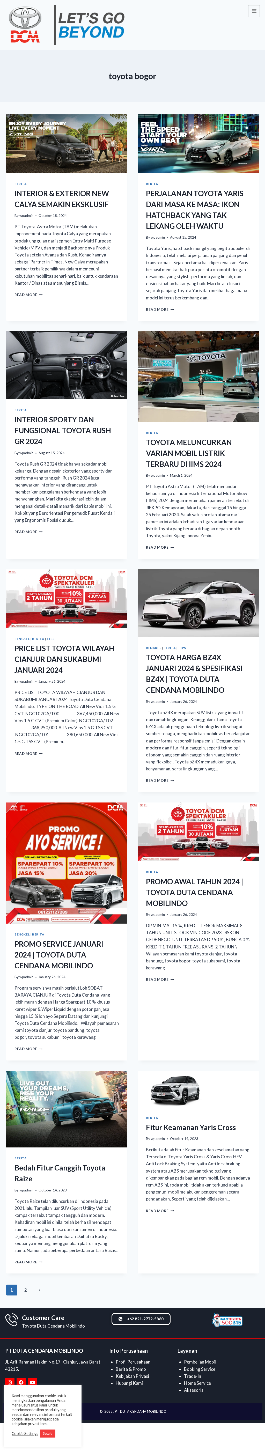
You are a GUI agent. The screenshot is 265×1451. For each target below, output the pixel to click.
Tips (50, 639)
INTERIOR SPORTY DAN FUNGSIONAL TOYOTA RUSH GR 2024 (62, 430)
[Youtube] (32, 1382)
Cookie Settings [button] (25, 1433)
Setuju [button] (47, 1433)
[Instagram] (9, 1382)
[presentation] (66, 143)
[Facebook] (21, 1382)
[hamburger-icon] (254, 11)
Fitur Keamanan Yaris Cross (191, 1127)
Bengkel (22, 639)
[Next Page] (39, 1290)
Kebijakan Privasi (132, 1376)
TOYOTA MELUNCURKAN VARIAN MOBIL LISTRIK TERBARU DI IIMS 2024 (189, 453)
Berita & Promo (131, 1369)
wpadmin (26, 215)
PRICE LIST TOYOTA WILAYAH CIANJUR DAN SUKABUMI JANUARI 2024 (64, 659)
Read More (28, 295)
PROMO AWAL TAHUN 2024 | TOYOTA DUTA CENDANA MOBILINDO (194, 892)
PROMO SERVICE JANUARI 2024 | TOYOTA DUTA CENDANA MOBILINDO (58, 954)
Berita (20, 184)
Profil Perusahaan (133, 1362)
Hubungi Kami (129, 1383)
